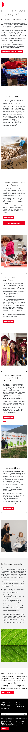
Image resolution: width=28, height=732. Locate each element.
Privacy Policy (20, 706)
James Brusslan (18, 621)
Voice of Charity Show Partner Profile (14, 222)
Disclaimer (19, 704)
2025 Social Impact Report (12, 51)
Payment (18, 708)
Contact (18, 702)
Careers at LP (7, 692)
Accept (5, 728)
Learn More (8, 217)
